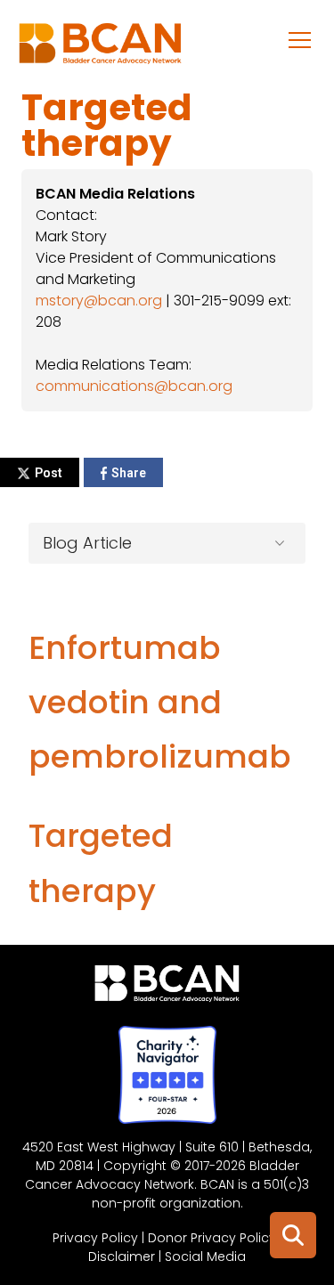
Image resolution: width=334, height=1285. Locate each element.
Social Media (205, 1256)
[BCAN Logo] (167, 988)
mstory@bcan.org (99, 300)
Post (48, 473)
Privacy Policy (95, 1238)
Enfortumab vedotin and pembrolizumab (160, 702)
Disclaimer (121, 1256)
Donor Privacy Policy (212, 1238)
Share (128, 473)
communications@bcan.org (134, 386)
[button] (300, 39)
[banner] (100, 48)
